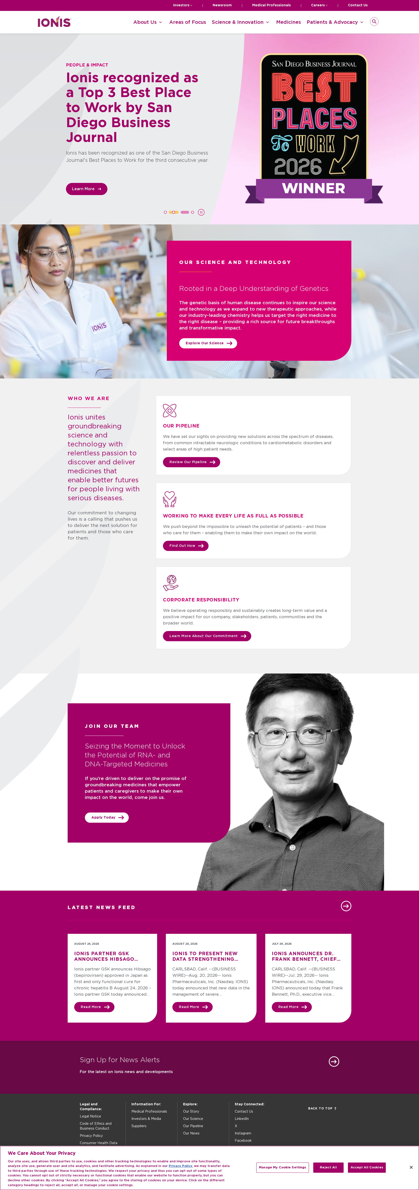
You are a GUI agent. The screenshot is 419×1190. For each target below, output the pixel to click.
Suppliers (138, 1126)
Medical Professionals (271, 5)
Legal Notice (90, 1116)
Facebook (243, 1140)
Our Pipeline (193, 1126)
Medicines (288, 22)
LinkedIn (242, 1119)
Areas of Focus (187, 22)
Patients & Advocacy (332, 22)
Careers (318, 5)
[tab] (165, 212)
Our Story (191, 1111)
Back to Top (320, 1108)
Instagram (243, 1133)
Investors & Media (146, 1119)
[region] (209, 1168)
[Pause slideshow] (201, 212)
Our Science (193, 1119)
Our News (191, 1133)
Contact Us (358, 5)
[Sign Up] (334, 1061)
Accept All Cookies (367, 1167)
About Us (145, 22)
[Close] (411, 1167)
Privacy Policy (91, 1136)
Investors (181, 5)
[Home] (55, 25)
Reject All (328, 1167)
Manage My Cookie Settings (282, 1167)
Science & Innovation (238, 22)
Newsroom (222, 5)
